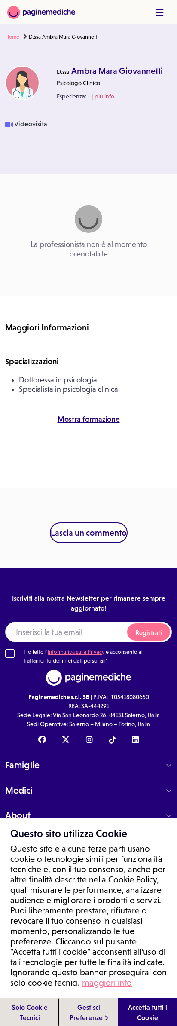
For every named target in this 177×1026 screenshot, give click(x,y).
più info (104, 96)
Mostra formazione (89, 419)
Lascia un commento (89, 532)
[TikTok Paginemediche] (112, 740)
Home (12, 37)
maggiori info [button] (107, 982)
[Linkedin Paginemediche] (135, 740)
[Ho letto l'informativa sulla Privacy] (10, 653)
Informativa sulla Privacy (76, 652)
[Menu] (159, 12)
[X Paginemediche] (66, 740)
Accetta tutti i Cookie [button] (147, 1012)
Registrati (148, 632)
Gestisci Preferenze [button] (87, 1012)
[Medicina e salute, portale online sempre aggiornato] (41, 11)
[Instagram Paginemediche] (89, 740)
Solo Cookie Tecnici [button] (30, 1012)
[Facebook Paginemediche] (42, 740)
